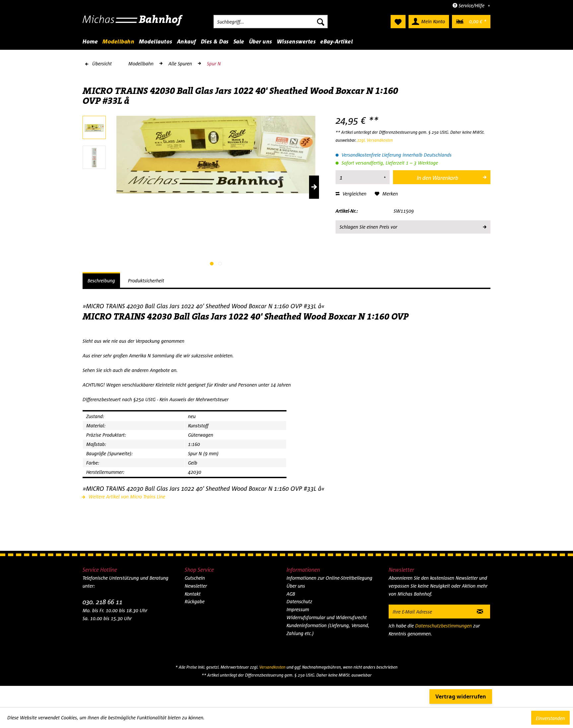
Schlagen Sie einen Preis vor (368, 227)
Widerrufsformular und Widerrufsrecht (326, 617)
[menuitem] (271, 21)
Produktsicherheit (146, 280)
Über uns (295, 586)
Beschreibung (101, 280)
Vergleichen (353, 193)
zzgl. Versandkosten (375, 140)
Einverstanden (550, 718)
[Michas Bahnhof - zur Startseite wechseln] (133, 23)
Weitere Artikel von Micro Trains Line (126, 496)
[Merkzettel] (398, 21)
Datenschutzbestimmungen (443, 625)
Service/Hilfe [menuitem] (471, 5)
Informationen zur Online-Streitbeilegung (329, 578)
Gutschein (195, 578)
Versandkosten (272, 667)
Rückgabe (195, 601)
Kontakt (193, 594)
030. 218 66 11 (102, 602)
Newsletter (196, 586)
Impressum (297, 609)
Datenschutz (299, 601)
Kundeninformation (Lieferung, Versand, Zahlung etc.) (327, 629)
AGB (290, 594)
